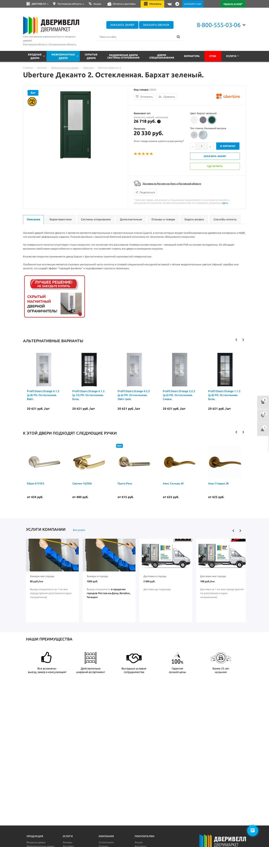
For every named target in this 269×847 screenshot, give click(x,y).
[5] (151, 154)
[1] (136, 154)
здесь (225, 203)
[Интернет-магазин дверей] (51, 25)
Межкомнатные (63, 56)
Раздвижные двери (123, 56)
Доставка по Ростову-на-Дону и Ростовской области (172, 183)
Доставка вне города (213, 576)
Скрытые (91, 56)
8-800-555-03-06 (219, 25)
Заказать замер (122, 24)
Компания (106, 836)
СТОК (212, 56)
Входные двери (36, 842)
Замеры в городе (97, 576)
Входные (35, 56)
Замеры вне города (42, 576)
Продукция (35, 836)
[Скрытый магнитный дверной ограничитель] (54, 317)
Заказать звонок (156, 24)
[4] (147, 154)
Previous (236, 340)
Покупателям (144, 836)
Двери (161, 56)
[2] (140, 154)
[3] (144, 154)
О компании (106, 842)
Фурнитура (191, 56)
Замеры (67, 842)
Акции (139, 842)
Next (243, 340)
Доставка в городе (154, 576)
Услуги (231, 56)
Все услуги (79, 530)
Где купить (215, 166)
